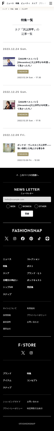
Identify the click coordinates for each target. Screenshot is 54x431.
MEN (12, 206)
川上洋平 (25, 9)
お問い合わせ (33, 322)
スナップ (7, 294)
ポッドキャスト (34, 280)
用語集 (30, 287)
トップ (4, 9)
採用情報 (7, 315)
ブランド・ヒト (45, 3)
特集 (17, 3)
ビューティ (25, 3)
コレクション (33, 259)
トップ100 (8, 287)
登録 (27, 213)
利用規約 (31, 308)
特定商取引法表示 (35, 408)
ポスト (30, 266)
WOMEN (27, 206)
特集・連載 (14, 9)
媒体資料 (7, 322)
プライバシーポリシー (36, 315)
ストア (34, 3)
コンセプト (32, 380)
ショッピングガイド (12, 401)
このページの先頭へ (29, 175)
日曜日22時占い (10, 280)
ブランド (7, 373)
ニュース (10, 3)
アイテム (7, 380)
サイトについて (10, 308)
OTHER (43, 206)
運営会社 (7, 329)
